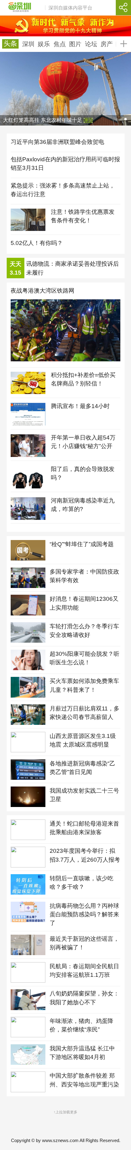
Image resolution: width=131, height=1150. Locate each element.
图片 (75, 44)
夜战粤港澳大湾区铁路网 (42, 290)
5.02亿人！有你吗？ (37, 243)
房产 (107, 44)
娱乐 (44, 44)
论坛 (91, 44)
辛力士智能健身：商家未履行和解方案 (72, 268)
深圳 (28, 44)
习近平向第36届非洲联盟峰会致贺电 (57, 142)
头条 (10, 44)
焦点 (60, 44)
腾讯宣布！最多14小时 (80, 406)
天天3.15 (15, 268)
